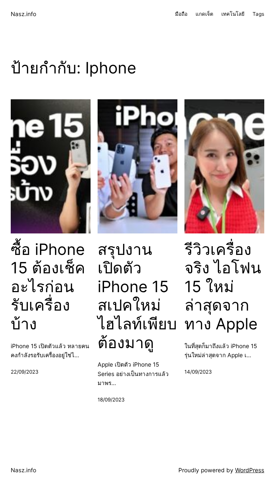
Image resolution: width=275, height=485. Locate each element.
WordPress (249, 470)
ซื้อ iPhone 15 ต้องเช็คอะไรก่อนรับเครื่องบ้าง (48, 286)
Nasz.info (23, 13)
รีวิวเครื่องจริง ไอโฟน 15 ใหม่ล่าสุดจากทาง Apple (222, 286)
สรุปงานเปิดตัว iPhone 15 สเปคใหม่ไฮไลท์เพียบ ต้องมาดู (137, 296)
